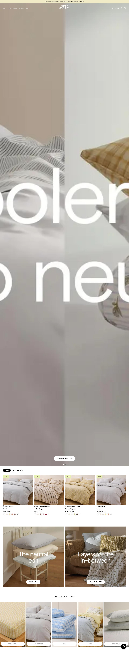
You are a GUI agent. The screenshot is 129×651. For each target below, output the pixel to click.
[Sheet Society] (64, 7)
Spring (7, 470)
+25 (80, 514)
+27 (17, 514)
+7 (48, 514)
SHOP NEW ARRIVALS (64, 458)
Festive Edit (17, 470)
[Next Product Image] (127, 490)
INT (115, 8)
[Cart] (125, 8)
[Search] (118, 8)
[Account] (122, 8)
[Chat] (123, 646)
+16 (111, 514)
